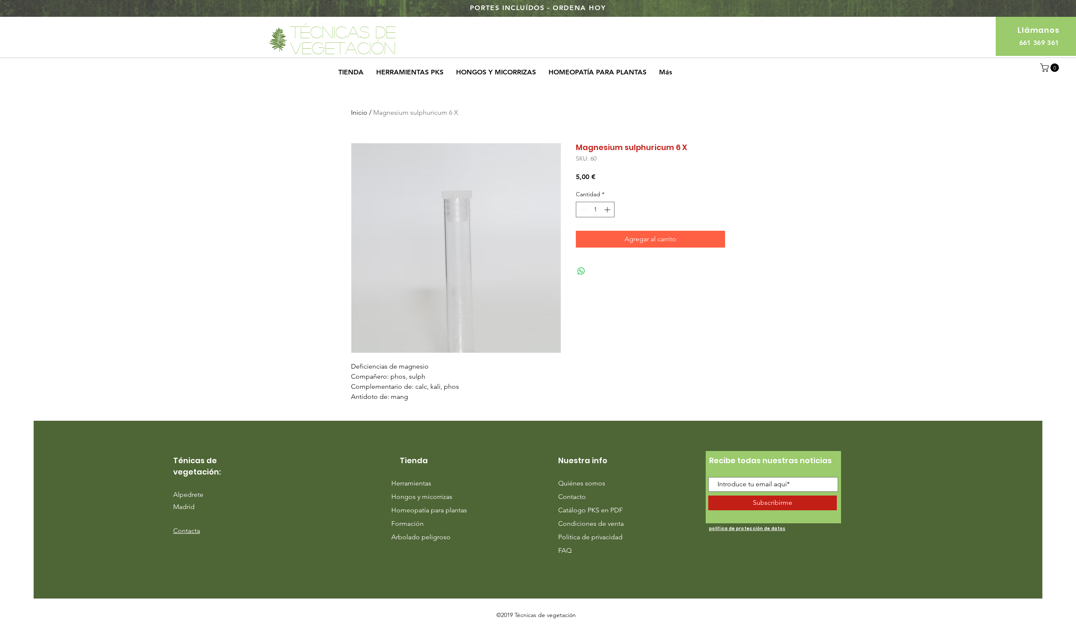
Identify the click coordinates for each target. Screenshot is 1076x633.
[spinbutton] (595, 209)
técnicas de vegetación (343, 39)
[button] (1050, 67)
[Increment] (608, 209)
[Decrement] (582, 209)
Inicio (359, 112)
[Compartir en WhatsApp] (581, 271)
